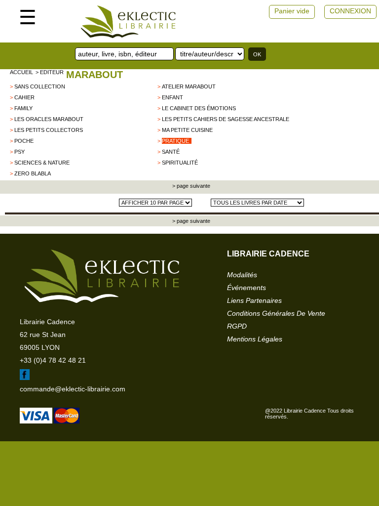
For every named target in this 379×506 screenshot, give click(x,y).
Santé (171, 152)
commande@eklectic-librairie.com (72, 389)
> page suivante (190, 186)
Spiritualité (180, 163)
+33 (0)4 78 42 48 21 (53, 360)
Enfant (172, 97)
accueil (21, 72)
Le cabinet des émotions (199, 108)
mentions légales (254, 339)
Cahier (24, 97)
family (23, 108)
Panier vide (291, 11)
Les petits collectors (48, 130)
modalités (242, 275)
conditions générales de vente (276, 313)
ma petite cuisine (187, 130)
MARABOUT (94, 74)
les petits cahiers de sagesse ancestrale (225, 119)
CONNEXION (350, 11)
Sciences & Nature (42, 163)
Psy (19, 152)
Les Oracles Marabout (48, 119)
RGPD (237, 326)
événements (246, 288)
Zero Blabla (32, 173)
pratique (175, 141)
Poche (24, 141)
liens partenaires (254, 300)
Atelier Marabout (189, 86)
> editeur (50, 72)
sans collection (39, 86)
